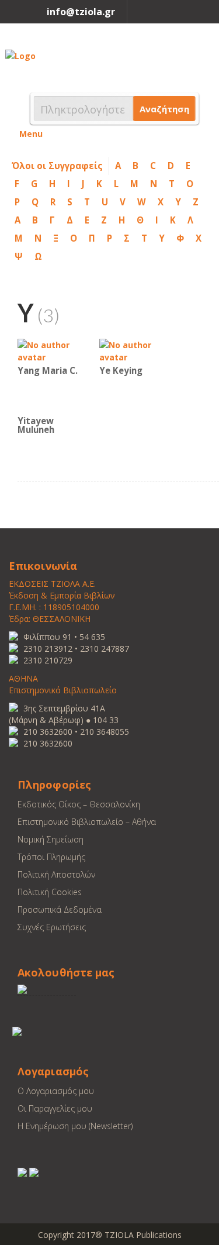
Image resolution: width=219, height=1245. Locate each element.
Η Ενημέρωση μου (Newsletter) (75, 1125)
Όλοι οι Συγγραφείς (57, 165)
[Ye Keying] (134, 350)
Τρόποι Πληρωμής (51, 856)
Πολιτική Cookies (50, 891)
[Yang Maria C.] (53, 350)
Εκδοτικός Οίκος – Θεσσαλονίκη (79, 804)
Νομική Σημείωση (51, 839)
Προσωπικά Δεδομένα (60, 909)
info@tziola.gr (81, 11)
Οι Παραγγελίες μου (55, 1108)
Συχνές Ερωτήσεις (52, 927)
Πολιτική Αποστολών (56, 874)
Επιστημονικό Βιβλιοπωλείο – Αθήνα (87, 821)
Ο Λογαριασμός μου (56, 1090)
